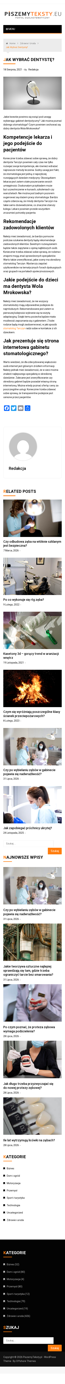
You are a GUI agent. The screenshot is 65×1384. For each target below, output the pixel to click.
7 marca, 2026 (11, 550)
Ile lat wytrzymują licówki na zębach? (29, 1140)
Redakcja (33, 69)
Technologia (13, 1205)
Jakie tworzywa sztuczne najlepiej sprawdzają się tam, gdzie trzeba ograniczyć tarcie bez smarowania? (28, 970)
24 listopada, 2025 (13, 832)
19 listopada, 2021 (13, 662)
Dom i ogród (13, 1175)
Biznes (10, 1168)
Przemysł (12, 1190)
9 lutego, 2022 (11, 604)
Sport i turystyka (16, 1197)
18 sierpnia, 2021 (12, 69)
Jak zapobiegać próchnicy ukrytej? (27, 828)
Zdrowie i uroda (15, 1220)
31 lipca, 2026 (11, 778)
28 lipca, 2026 (11, 1036)
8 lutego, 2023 (11, 720)
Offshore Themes (26, 1361)
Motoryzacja (13, 1183)
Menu (11, 29)
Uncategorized (15, 1212)
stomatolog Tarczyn (14, 328)
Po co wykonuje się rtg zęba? (23, 599)
